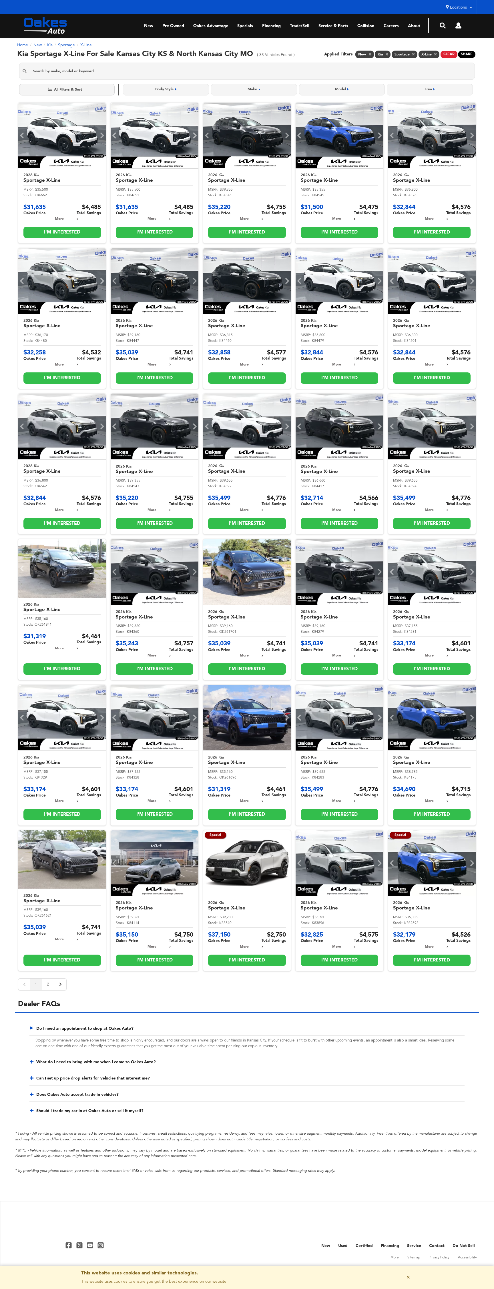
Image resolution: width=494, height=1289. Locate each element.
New (148, 26)
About (414, 26)
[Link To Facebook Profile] (69, 1245)
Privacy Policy (439, 1257)
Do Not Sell (464, 1246)
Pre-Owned (173, 26)
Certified (364, 1246)
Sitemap (413, 1257)
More (59, 219)
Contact (437, 1246)
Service (414, 1246)
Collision (365, 26)
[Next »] (60, 984)
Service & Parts (333, 26)
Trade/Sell (299, 26)
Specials (245, 26)
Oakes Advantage (210, 26)
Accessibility (467, 1257)
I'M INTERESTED (62, 232)
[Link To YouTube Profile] (90, 1245)
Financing (271, 26)
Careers (391, 26)
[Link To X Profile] (80, 1245)
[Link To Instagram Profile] (100, 1245)
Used (343, 1246)
